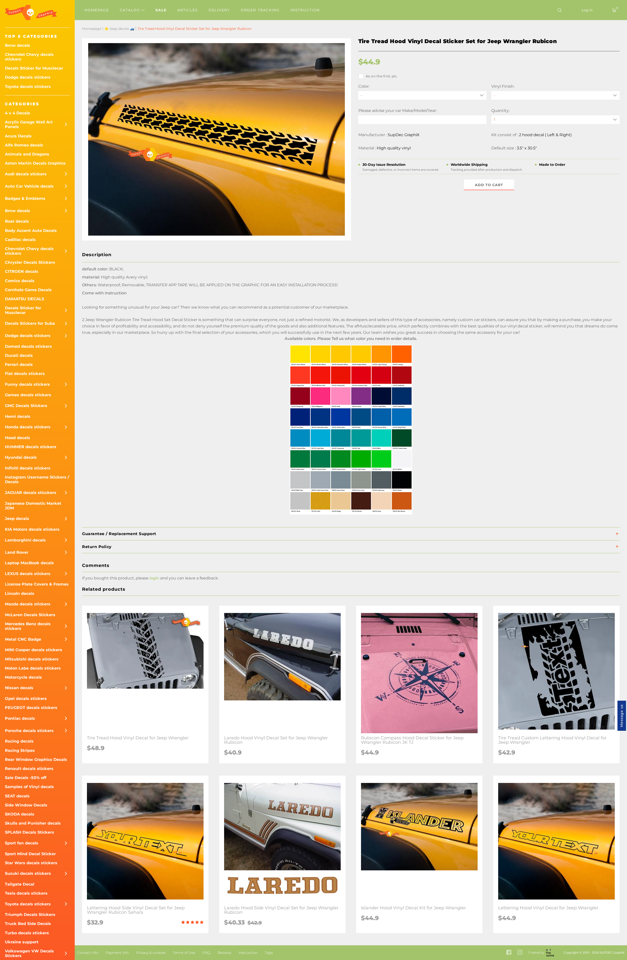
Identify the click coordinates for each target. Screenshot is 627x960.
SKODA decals (19, 814)
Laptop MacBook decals (29, 563)
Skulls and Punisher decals (33, 823)
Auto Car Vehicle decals (29, 186)
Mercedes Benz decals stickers (28, 626)
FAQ (206, 952)
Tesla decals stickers (26, 893)
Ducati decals (19, 355)
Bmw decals (17, 45)
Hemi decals (17, 416)
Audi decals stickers (26, 174)
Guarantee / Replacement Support (119, 533)
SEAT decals (17, 796)
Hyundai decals (21, 457)
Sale (161, 10)
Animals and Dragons (27, 154)
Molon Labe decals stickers (33, 668)
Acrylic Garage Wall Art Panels (29, 124)
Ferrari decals (19, 364)
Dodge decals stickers (27, 77)
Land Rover (16, 552)
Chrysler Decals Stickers (30, 262)
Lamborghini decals (25, 540)
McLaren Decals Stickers (30, 614)
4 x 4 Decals (17, 113)
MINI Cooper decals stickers (33, 650)
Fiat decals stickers (25, 373)
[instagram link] (519, 953)
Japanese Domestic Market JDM (33, 505)
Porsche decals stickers (29, 730)
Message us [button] (621, 715)
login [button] (154, 578)
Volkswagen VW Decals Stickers (29, 953)
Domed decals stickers (28, 346)
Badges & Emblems (25, 198)
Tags (269, 952)
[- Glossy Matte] (555, 95)
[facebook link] (508, 953)
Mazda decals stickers (27, 604)
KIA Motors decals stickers (32, 529)
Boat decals (17, 221)
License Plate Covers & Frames (37, 584)
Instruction (305, 10)
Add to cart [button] (489, 185)
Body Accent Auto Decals (31, 230)
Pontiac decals (20, 718)
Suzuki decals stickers (28, 873)
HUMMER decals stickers (30, 446)
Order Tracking (260, 10)
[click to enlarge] (351, 514)
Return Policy (97, 546)
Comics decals (20, 280)
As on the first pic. (382, 76)
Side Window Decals (26, 805)
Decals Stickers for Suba (30, 323)
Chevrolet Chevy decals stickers (29, 56)
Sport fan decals (21, 843)
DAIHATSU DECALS (24, 299)
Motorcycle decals (23, 677)
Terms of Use (184, 952)
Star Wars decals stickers (31, 863)
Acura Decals (18, 136)
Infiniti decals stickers (27, 468)
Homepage (96, 10)
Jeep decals (17, 518)
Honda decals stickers (27, 427)
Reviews (224, 952)
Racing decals (19, 741)
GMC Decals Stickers (26, 405)
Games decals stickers (28, 395)
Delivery (219, 10)
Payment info (117, 952)
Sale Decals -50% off (25, 777)
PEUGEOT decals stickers (31, 707)
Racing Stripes (20, 750)
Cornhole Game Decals (28, 290)
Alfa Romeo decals (24, 145)
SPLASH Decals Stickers (29, 832)
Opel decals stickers (26, 698)
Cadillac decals (20, 239)
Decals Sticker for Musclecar (34, 68)
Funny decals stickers (27, 384)
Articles (187, 10)
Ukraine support (21, 942)
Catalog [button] (131, 10)
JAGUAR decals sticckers (30, 492)
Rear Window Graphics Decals (36, 759)
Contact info (87, 952)
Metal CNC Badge (23, 639)
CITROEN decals (21, 271)
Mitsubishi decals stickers (32, 659)
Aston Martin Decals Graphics (35, 163)
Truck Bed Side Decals (28, 923)
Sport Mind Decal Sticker (30, 854)
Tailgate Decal (19, 884)
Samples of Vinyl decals (29, 786)
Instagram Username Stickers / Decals (37, 479)
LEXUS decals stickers (27, 573)
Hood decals (17, 437)
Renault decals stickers (29, 768)
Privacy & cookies (151, 952)
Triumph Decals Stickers (30, 914)
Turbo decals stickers (27, 933)
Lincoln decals (19, 593)
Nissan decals (19, 687)
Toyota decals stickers (28, 86)
